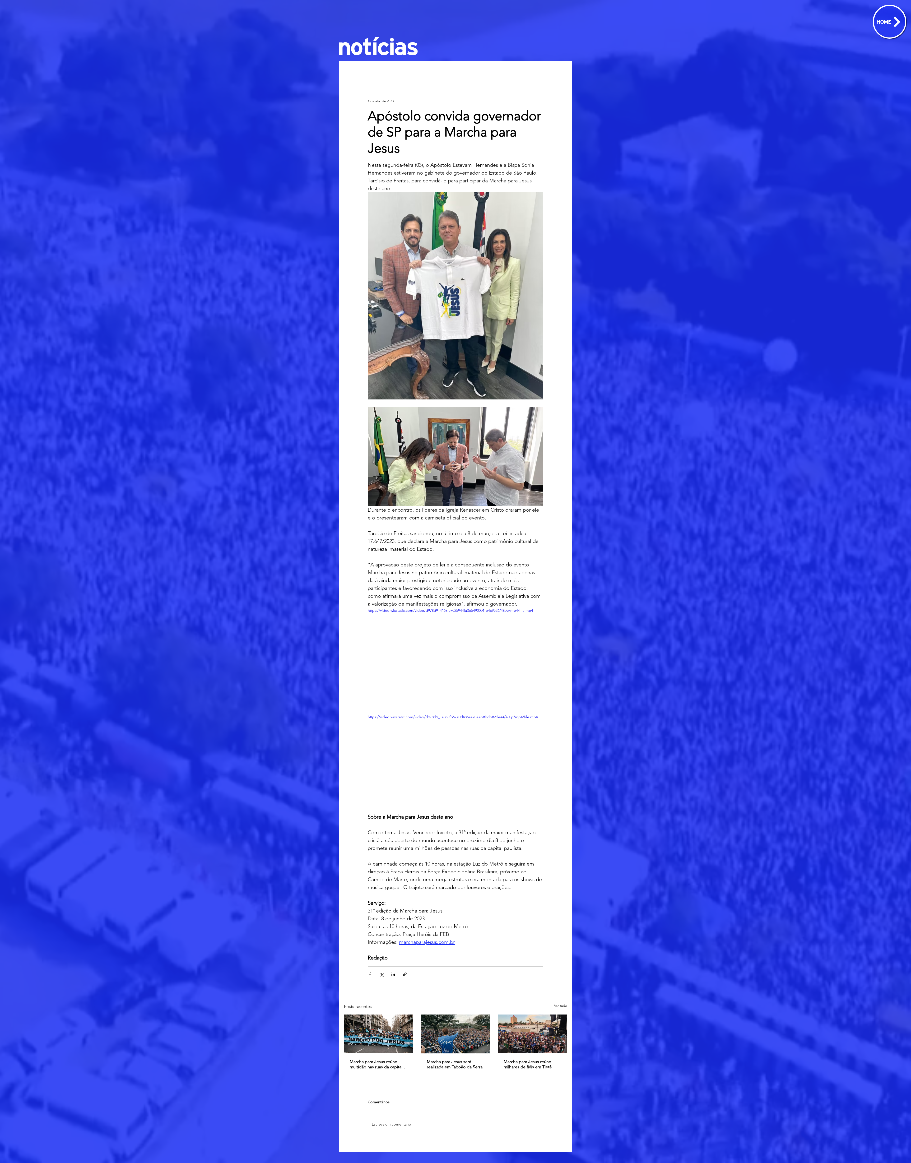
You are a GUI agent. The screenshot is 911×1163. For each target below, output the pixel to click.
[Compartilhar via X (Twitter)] (381, 974)
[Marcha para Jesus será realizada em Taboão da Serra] (455, 1034)
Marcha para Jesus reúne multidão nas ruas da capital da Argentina (376, 1064)
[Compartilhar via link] (405, 974)
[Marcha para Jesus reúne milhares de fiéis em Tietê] (532, 1034)
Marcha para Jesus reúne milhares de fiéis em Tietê (528, 1064)
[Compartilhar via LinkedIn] (393, 974)
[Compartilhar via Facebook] (370, 974)
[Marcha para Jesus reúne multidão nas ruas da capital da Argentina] (378, 1034)
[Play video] (455, 657)
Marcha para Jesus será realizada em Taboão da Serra (455, 1064)
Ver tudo (560, 1006)
